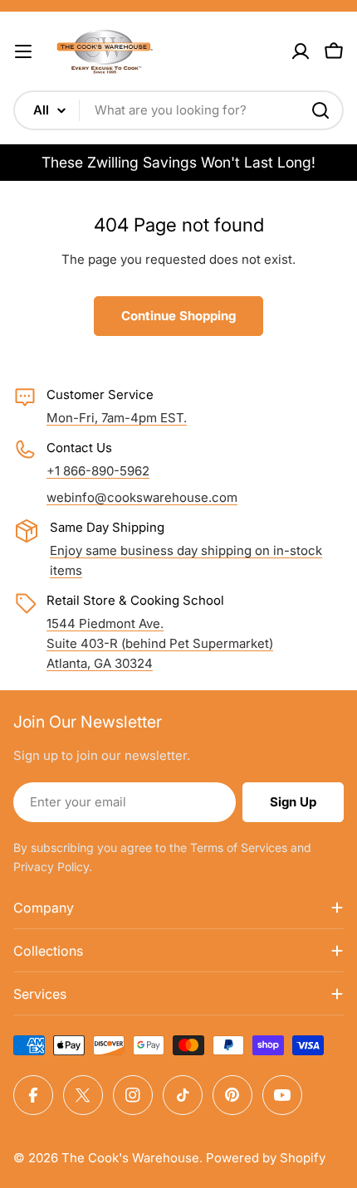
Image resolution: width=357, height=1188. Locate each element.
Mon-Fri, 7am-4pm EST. (116, 418)
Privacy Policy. (52, 866)
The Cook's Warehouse (130, 1158)
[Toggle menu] (23, 51)
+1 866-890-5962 (97, 471)
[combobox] (178, 110)
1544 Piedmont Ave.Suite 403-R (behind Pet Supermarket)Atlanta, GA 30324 (159, 643)
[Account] (301, 51)
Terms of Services (238, 847)
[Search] (320, 110)
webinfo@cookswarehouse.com (141, 497)
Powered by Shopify (265, 1158)
